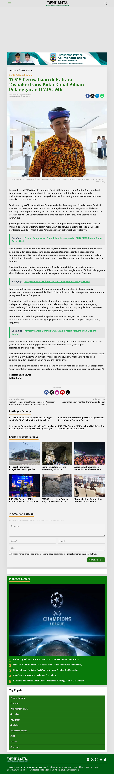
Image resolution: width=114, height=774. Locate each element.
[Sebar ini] (88, 96)
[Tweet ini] (92, 96)
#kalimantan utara (19, 709)
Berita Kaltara (16, 75)
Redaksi (67, 767)
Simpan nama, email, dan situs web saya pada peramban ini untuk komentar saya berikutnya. (54, 554)
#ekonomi (15, 747)
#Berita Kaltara (17, 698)
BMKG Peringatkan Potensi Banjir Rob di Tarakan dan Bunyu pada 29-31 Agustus (55, 500)
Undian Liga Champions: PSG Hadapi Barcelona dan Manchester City (46, 659)
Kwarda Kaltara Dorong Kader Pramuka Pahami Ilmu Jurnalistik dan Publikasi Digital (89, 500)
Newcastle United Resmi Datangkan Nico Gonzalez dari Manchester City (47, 665)
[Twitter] (51, 392)
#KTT (12, 736)
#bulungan (15, 720)
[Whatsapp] (102, 96)
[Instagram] (57, 392)
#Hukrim (14, 725)
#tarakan (14, 703)
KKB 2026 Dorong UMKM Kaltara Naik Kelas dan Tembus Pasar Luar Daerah (81, 427)
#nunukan (14, 714)
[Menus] (9, 3)
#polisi (13, 741)
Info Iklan (78, 767)
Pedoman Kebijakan (39, 770)
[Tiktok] (68, 392)
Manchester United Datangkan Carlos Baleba (34, 675)
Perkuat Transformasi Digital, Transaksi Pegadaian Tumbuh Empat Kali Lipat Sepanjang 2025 (32, 402)
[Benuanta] (57, 3)
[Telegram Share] (97, 96)
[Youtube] (62, 392)
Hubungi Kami (93, 767)
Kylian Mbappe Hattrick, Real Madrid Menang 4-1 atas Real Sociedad (45, 670)
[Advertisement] (57, 29)
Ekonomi (28, 75)
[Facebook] (46, 392)
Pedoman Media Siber (17, 770)
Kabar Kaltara (14, 97)
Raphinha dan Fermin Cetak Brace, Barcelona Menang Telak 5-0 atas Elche (48, 681)
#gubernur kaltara (18, 731)
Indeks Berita (55, 767)
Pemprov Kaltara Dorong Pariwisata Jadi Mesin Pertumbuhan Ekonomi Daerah (81, 419)
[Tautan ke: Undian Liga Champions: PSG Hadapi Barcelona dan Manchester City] (57, 620)
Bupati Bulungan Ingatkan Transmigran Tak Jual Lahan (83, 402)
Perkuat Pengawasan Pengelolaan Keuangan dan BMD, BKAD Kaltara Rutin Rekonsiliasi (30, 419)
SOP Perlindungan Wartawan (65, 770)
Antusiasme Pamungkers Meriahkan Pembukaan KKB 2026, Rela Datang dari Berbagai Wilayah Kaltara (32, 427)
